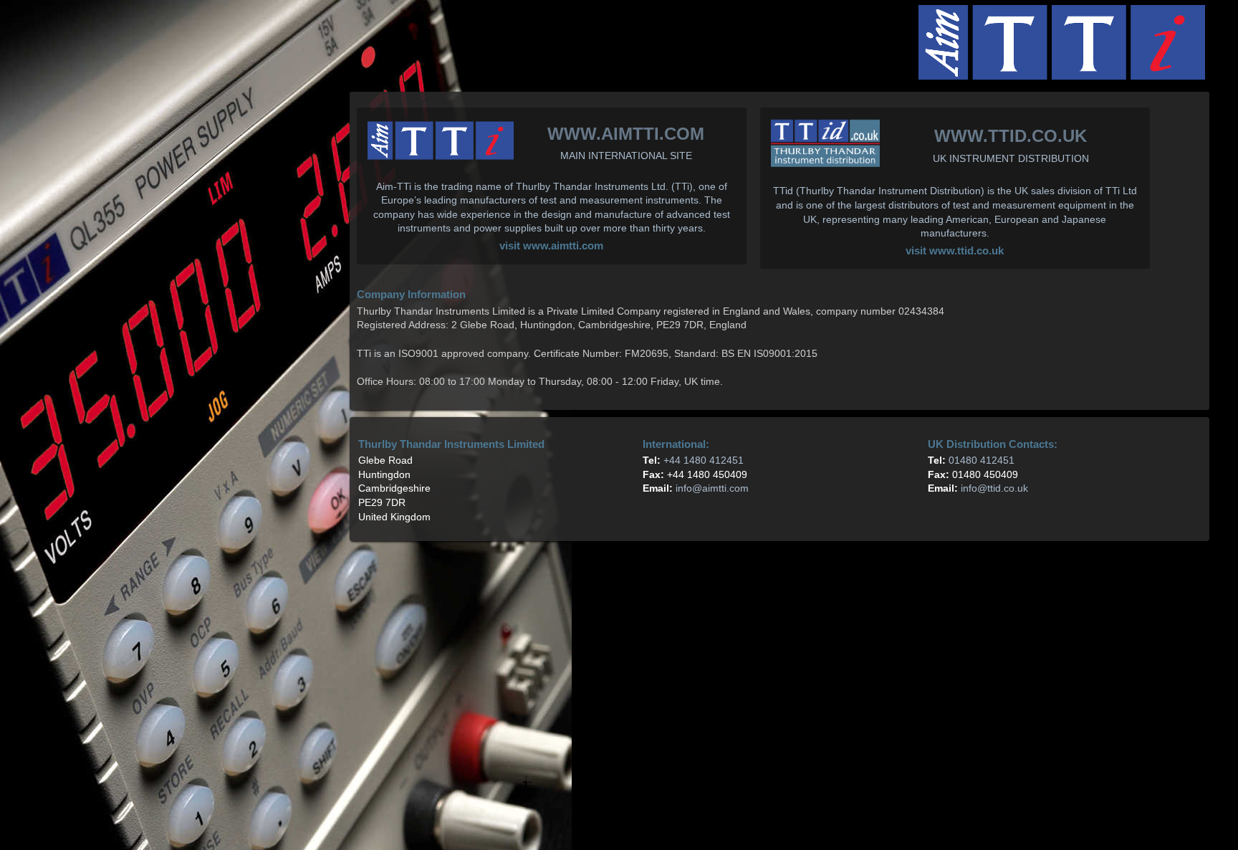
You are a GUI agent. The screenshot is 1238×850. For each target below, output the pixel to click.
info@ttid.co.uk (994, 488)
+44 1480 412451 (703, 460)
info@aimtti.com (712, 488)
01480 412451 (981, 460)
